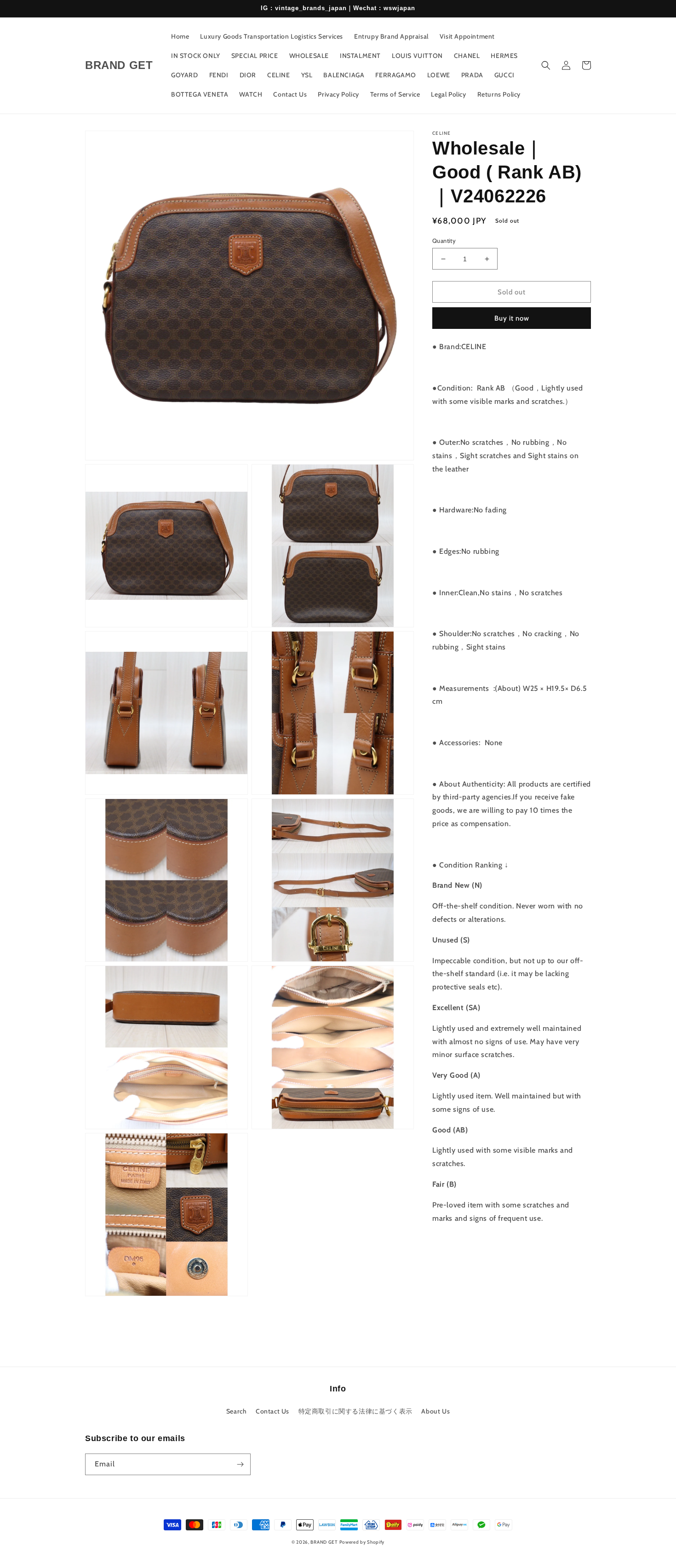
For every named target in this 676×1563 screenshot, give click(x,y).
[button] (546, 65)
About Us (435, 1411)
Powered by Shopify (362, 1542)
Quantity (444, 240)
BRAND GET (323, 1542)
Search (236, 1411)
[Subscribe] (240, 1464)
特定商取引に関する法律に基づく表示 (355, 1411)
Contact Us (272, 1411)
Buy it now (511, 318)
